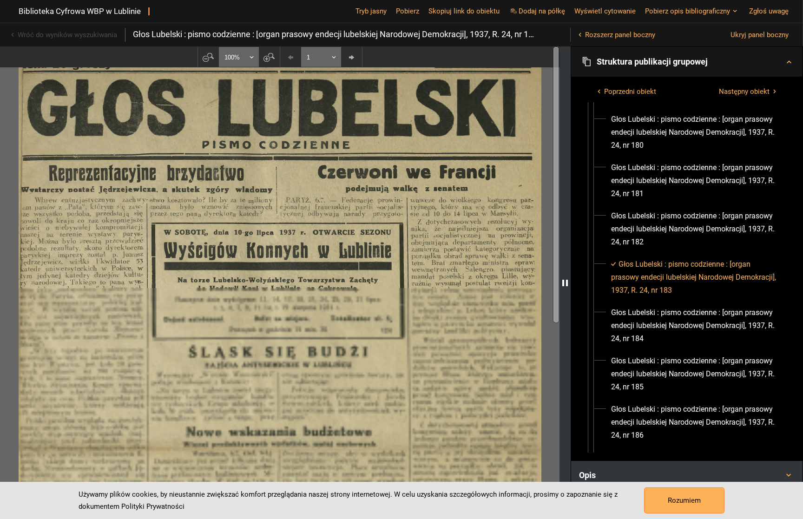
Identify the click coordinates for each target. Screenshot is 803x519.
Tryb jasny (371, 11)
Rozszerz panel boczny (620, 35)
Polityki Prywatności (152, 506)
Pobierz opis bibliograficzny (687, 11)
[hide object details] (565, 282)
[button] (687, 62)
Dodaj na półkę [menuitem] (542, 11)
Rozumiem (684, 500)
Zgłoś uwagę (769, 11)
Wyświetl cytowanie (605, 11)
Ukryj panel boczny (760, 35)
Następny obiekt (744, 91)
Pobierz (407, 11)
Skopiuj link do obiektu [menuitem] (464, 11)
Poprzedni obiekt (630, 91)
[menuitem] (695, 132)
